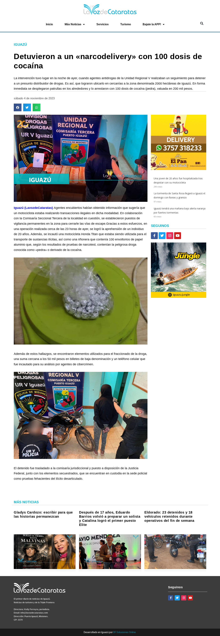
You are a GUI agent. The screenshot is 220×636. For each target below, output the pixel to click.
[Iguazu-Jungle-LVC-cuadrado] (178, 297)
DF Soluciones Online (124, 632)
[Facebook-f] (154, 235)
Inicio (49, 24)
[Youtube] (177, 235)
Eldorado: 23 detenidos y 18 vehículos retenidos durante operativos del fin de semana (169, 516)
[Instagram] (169, 235)
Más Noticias (73, 24)
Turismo (125, 24)
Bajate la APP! (152, 24)
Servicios (102, 24)
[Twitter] (162, 235)
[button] (202, 23)
